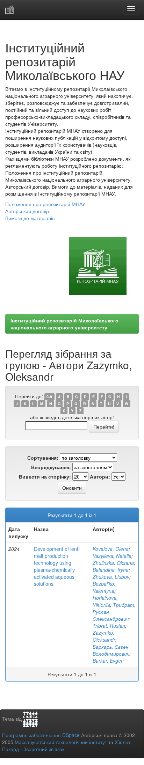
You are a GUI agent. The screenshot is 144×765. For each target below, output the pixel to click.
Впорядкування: (51, 467)
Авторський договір (27, 210)
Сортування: (42, 457)
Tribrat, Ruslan (109, 625)
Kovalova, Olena (111, 548)
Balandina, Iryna (111, 569)
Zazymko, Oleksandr (104, 636)
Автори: (100, 476)
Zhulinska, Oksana (113, 562)
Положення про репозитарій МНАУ (45, 204)
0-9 (49, 396)
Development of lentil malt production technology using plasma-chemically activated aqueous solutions (57, 566)
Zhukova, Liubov (111, 576)
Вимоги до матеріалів (30, 217)
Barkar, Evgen (108, 660)
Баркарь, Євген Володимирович (111, 650)
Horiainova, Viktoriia (105, 601)
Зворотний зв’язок (43, 748)
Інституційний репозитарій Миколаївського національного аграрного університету (64, 324)
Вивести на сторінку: (45, 476)
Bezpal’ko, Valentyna (104, 587)
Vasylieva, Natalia (112, 555)
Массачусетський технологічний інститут (61, 741)
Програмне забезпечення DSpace (41, 734)
